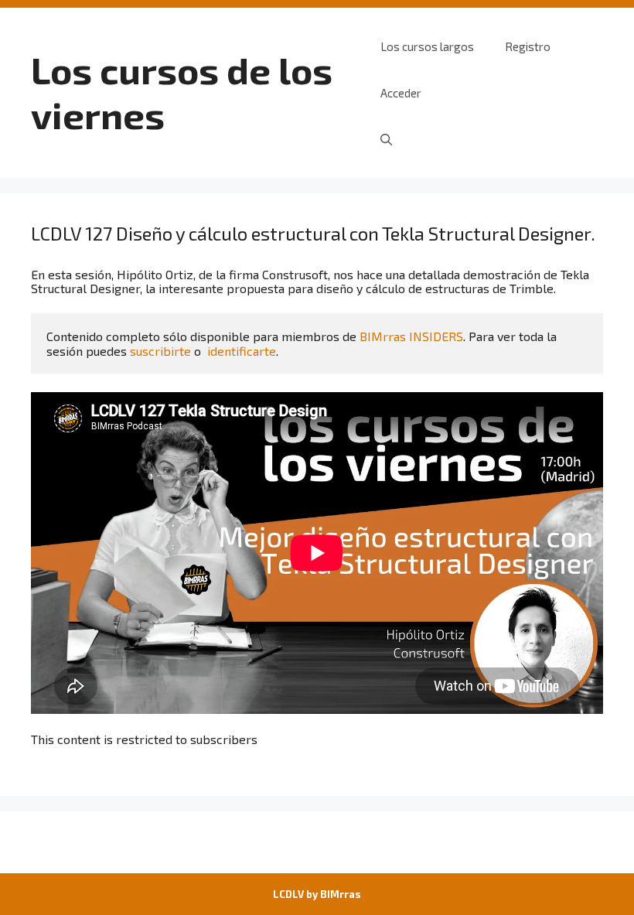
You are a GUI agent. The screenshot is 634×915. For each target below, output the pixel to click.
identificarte (241, 350)
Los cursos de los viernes (181, 92)
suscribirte (160, 350)
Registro (527, 46)
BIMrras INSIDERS (411, 336)
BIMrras (340, 894)
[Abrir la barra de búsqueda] (386, 139)
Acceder (400, 93)
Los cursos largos (427, 46)
